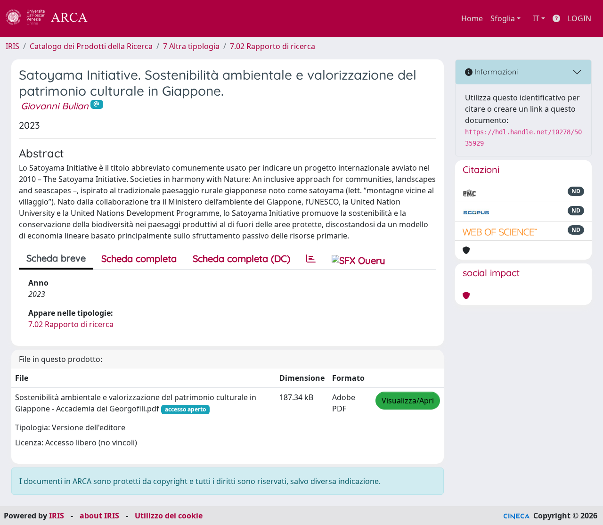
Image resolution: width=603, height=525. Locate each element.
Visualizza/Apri (408, 400)
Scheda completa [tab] (139, 258)
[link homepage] (52, 18)
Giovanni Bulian (55, 106)
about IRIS (99, 515)
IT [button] (536, 18)
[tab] (311, 259)
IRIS (12, 46)
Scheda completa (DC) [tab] (241, 258)
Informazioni (495, 71)
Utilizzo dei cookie (169, 515)
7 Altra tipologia (191, 46)
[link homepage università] (113, 18)
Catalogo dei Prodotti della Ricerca (91, 46)
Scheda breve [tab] (56, 258)
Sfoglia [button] (502, 18)
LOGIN (579, 18)
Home (472, 18)
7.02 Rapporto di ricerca (272, 46)
